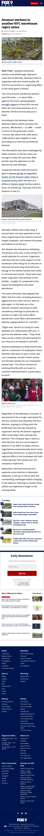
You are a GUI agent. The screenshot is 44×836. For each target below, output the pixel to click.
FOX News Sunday (8, 668)
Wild (3, 684)
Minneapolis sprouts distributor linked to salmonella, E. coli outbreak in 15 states (15, 606)
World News (6, 658)
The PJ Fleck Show (26, 716)
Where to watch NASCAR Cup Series (26, 778)
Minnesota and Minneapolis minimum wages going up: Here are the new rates (27, 532)
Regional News (8, 735)
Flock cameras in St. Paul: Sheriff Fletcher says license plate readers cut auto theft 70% (16, 625)
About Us (24, 735)
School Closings (25, 658)
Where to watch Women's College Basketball (26, 792)
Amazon (18, 70)
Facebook (5, 773)
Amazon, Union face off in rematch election (17, 219)
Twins (4, 681)
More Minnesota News (12, 593)
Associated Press (22, 31)
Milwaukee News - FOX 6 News (9, 739)
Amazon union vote (8, 403)
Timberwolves (6, 686)
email (26, 813)
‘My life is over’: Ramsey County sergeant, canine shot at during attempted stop (25, 523)
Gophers (4, 679)
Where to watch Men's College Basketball (27, 787)
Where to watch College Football (25, 772)
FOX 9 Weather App (26, 654)
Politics (4, 663)
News (4, 651)
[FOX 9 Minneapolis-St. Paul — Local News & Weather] (8, 3)
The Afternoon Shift (26, 724)
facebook (18, 813)
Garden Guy (24, 679)
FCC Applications (25, 758)
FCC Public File (25, 755)
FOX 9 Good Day (26, 706)
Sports (5, 673)
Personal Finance (7, 702)
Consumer (5, 666)
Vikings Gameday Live (27, 714)
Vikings (4, 676)
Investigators (6, 661)
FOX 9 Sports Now (26, 719)
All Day (22, 709)
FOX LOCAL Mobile (8, 769)
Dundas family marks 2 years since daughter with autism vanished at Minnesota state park (16, 616)
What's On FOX (25, 748)
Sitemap (23, 751)
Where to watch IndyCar (25, 783)
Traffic (22, 663)
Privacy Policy (24, 583)
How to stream (7, 766)
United (4, 691)
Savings (4, 711)
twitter (22, 813)
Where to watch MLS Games (27, 802)
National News (6, 656)
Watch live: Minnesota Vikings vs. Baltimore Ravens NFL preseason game (16, 600)
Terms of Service (23, 585)
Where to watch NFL (27, 769)
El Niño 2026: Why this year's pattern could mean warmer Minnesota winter (27, 541)
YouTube (5, 783)
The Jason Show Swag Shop (27, 727)
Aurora (4, 693)
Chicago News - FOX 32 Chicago (8, 744)
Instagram (5, 776)
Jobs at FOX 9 (24, 746)
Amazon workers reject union (12, 62)
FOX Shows (24, 702)
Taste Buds (24, 721)
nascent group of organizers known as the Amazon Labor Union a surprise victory (20, 177)
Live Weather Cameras (27, 661)
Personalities (24, 743)
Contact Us (24, 738)
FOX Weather (24, 666)
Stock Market (6, 706)
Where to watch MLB (27, 775)
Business (5, 704)
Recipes (22, 681)
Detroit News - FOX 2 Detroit (9, 748)
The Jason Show (25, 704)
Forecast (23, 656)
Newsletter (5, 771)
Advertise (23, 753)
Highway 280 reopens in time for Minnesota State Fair (16, 634)
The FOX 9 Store (25, 730)
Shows (23, 699)
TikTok (4, 781)
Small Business (7, 709)
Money (5, 699)
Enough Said (24, 711)
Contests (23, 741)
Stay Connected (9, 763)
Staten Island (17, 184)
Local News (5, 654)
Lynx (3, 689)
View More (37, 593)
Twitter (4, 778)
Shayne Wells (24, 676)
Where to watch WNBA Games (28, 797)
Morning (24, 673)
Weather (24, 651)
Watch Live (34, 3)
